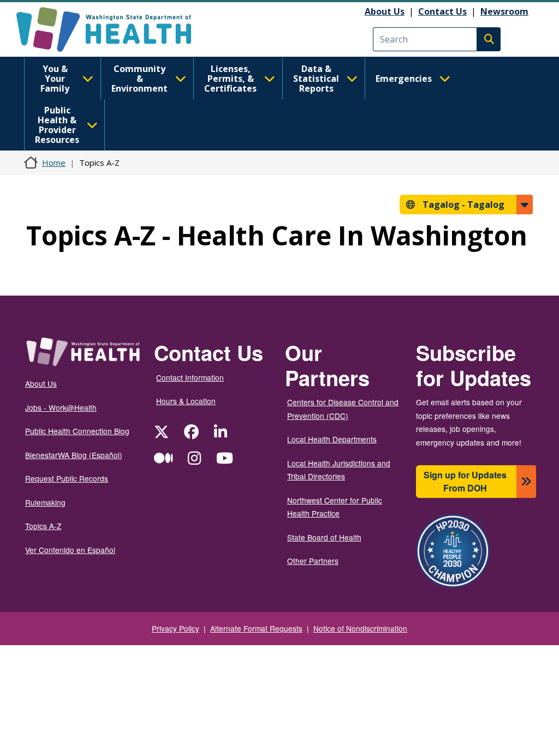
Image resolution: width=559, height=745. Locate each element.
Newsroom (504, 11)
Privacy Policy (175, 628)
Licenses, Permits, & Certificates (230, 78)
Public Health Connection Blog (77, 430)
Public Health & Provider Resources (57, 125)
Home (54, 162)
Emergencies (404, 79)
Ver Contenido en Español (70, 549)
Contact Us (442, 11)
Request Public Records (66, 478)
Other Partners (312, 560)
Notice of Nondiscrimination (360, 628)
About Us (385, 11)
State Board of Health (324, 537)
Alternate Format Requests (256, 628)
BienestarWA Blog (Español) (73, 454)
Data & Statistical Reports (316, 78)
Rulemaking (45, 502)
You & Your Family (54, 78)
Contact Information (190, 377)
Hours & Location (186, 400)
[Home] (113, 29)
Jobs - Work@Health (61, 407)
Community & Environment (139, 78)
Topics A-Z (43, 525)
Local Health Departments (332, 439)
